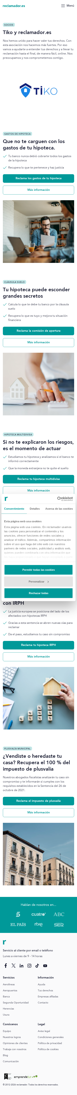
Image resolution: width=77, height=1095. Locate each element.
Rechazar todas (38, 593)
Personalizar (36, 581)
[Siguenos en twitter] (13, 966)
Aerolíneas (9, 984)
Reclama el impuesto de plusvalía (38, 801)
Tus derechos (45, 990)
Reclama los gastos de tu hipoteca (39, 178)
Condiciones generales (51, 1037)
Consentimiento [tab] (14, 508)
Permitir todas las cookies (38, 569)
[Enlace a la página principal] (14, 5)
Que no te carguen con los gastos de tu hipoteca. (34, 145)
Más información (38, 190)
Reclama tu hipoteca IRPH (38, 645)
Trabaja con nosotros (14, 1049)
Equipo (7, 1031)
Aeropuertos (10, 990)
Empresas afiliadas (48, 996)
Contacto (43, 1002)
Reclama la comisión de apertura (39, 331)
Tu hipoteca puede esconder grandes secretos (36, 293)
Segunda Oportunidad (16, 1002)
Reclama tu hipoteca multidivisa (38, 479)
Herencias (8, 1009)
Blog (5, 1055)
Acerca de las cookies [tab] (59, 508)
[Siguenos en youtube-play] (45, 966)
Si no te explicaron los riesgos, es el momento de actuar (38, 445)
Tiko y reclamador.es (27, 32)
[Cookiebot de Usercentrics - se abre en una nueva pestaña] (57, 498)
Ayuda (41, 984)
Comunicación (11, 1061)
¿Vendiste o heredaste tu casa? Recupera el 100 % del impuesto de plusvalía (36, 763)
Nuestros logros (12, 1037)
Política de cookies (48, 1049)
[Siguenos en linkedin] (21, 966)
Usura (6, 1015)
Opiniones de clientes (15, 1043)
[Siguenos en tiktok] (37, 966)
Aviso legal (44, 1031)
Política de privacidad (50, 1043)
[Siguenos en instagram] (29, 966)
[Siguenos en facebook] (6, 966)
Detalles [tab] (35, 508)
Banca (6, 996)
